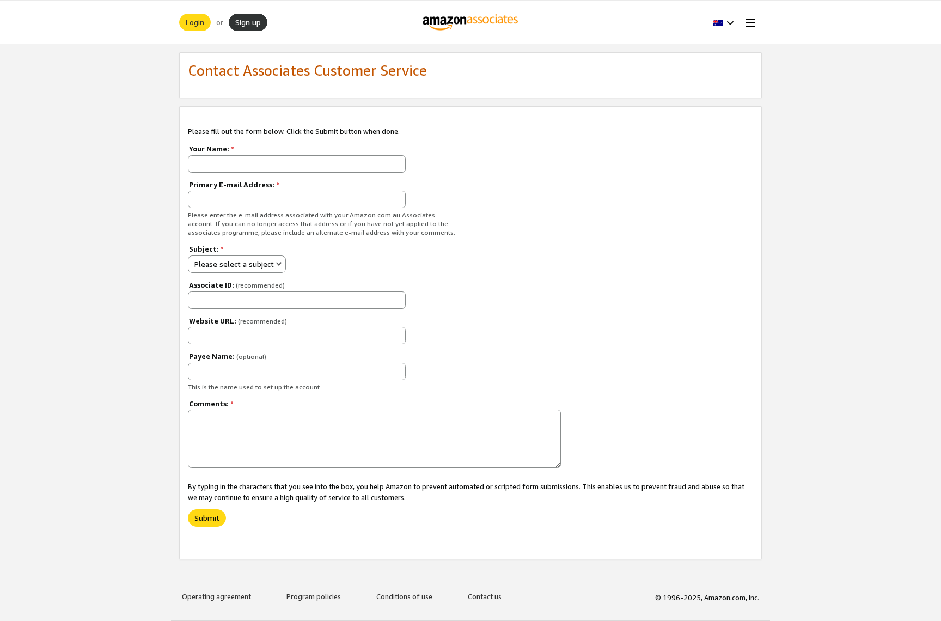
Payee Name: (227, 356)
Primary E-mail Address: (234, 184)
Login (195, 22)
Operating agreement (216, 596)
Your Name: (211, 148)
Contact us (485, 596)
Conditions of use (404, 596)
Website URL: (238, 320)
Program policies (313, 596)
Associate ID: (237, 285)
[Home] (470, 22)
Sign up (248, 22)
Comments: (211, 403)
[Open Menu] (748, 22)
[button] (723, 22)
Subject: (206, 249)
